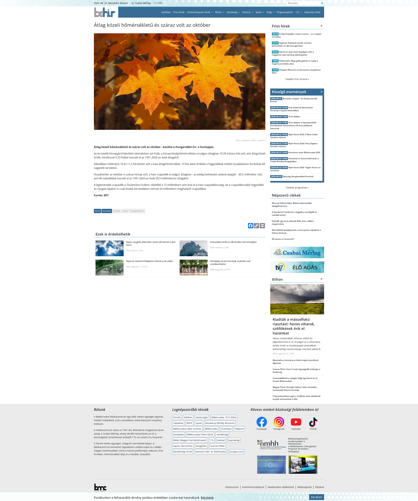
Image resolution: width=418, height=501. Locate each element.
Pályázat (319, 487)
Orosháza (226, 428)
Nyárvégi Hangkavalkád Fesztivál (298, 176)
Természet (107, 211)
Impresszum (232, 487)
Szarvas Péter (217, 445)
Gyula (199, 423)
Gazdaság (232, 12)
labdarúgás (202, 417)
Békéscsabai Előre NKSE (200, 434)
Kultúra (246, 12)
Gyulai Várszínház (183, 445)
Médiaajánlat (304, 487)
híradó (176, 417)
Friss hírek (179, 12)
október (116, 211)
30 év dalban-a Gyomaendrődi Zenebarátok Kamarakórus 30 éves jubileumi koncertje (293, 125)
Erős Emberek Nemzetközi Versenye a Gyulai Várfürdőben (291, 109)
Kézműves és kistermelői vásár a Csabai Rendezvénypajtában (294, 160)
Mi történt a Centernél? (283, 239)
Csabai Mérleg (142, 3)
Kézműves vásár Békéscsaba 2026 (304, 152)
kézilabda (178, 434)
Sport (259, 12)
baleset (221, 440)
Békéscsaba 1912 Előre (223, 417)
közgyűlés (201, 445)
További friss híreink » (297, 79)
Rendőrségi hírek (182, 451)
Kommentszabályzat (253, 487)
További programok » (297, 187)
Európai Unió (236, 451)
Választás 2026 (312, 12)
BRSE (189, 423)
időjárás (239, 428)
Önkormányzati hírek (199, 12)
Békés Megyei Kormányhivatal (189, 440)
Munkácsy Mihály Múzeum (219, 423)
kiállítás (188, 417)
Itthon (218, 12)
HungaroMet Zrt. (137, 211)
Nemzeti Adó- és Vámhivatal (210, 451)
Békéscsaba (211, 428)
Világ (269, 12)
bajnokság (234, 440)
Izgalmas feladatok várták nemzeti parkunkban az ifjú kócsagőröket (291, 44)
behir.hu (261, 140)
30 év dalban (294, 116)
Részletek (207, 498)
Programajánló (285, 12)
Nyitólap (166, 12)
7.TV (159, 3)
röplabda (178, 423)
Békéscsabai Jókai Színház (187, 428)
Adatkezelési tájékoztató (281, 487)
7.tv (297, 12)
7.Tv (211, 440)
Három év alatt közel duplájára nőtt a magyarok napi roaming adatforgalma (293, 53)
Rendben (316, 497)
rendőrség (222, 434)
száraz (125, 211)
